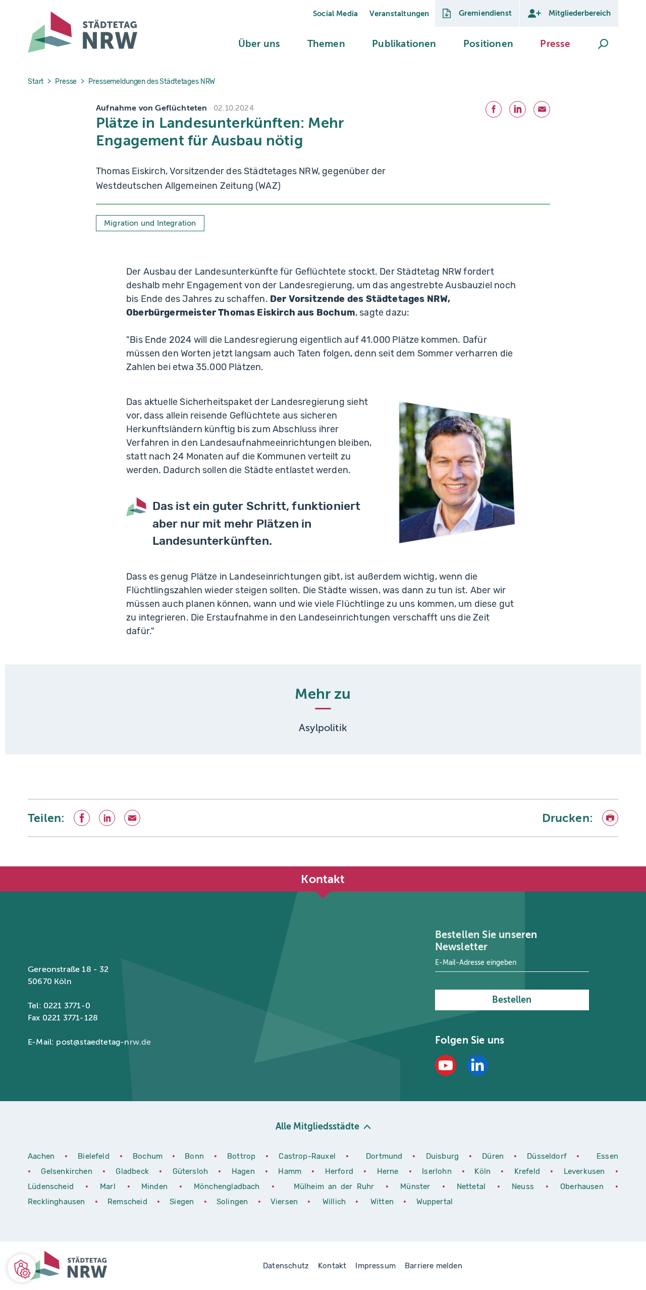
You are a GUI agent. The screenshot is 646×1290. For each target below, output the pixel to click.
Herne (389, 1171)
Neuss (525, 1186)
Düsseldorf (547, 1156)
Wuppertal (434, 1201)
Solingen (233, 1201)
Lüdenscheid (51, 1186)
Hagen (244, 1171)
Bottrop (241, 1156)
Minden (154, 1186)
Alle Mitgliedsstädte (317, 1126)
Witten (383, 1201)
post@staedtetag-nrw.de (103, 1042)
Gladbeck (133, 1171)
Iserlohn (436, 1171)
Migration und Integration (150, 223)
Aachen (41, 1156)
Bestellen (511, 1000)
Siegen (182, 1201)
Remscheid (127, 1201)
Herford (340, 1171)
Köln (482, 1171)
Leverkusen (586, 1171)
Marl (108, 1186)
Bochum (148, 1156)
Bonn (195, 1156)
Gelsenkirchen (68, 1171)
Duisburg (443, 1156)
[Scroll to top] (608, 866)
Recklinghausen (57, 1201)
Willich (335, 1201)
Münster (417, 1186)
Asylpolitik (323, 728)
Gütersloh (192, 1171)
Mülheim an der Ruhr (336, 1186)
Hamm (291, 1171)
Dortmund (385, 1156)
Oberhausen (582, 1186)
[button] (259, 44)
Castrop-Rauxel (308, 1156)
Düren (494, 1156)
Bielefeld (94, 1156)
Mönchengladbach (229, 1186)
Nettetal (471, 1186)
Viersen (284, 1201)
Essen (607, 1156)
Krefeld (528, 1171)
